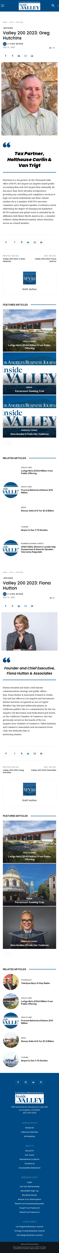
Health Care (29, 341)
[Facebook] (6, 55)
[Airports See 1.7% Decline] (11, 529)
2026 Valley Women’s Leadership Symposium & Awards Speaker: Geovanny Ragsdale (38, 549)
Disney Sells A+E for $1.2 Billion (37, 510)
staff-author (16, 44)
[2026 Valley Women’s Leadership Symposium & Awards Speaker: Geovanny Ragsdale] (11, 548)
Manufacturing (29, 430)
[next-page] (9, 443)
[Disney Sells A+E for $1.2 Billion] (11, 509)
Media (29, 387)
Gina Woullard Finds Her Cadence (29, 434)
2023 (11, 22)
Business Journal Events (32, 543)
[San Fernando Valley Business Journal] (29, 5)
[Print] (32, 55)
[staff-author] (5, 44)
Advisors (19, 22)
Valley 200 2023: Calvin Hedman (14, 260)
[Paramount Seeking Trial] (29, 373)
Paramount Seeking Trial (29, 391)
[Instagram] (25, 1082)
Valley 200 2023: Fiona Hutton (45, 260)
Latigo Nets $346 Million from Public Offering (29, 346)
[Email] (25, 55)
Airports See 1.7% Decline (34, 530)
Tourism (24, 527)
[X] (12, 55)
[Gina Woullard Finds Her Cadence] (29, 416)
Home (5, 22)
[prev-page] (4, 443)
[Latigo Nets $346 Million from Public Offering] (29, 330)
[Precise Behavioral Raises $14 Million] (11, 490)
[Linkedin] (19, 55)
